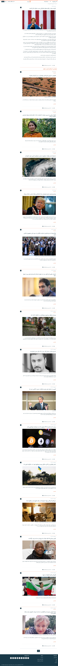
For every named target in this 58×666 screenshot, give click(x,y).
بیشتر (38, 650)
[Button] (53, 65)
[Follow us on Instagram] (13, 658)
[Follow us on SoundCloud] (15, 658)
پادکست (56, 662)
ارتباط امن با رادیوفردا (40, 661)
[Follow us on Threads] (11, 658)
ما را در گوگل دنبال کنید (11, 1)
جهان (56, 661)
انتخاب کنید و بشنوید (40, 659)
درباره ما (42, 657)
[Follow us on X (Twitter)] (19, 658)
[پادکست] (5, 1)
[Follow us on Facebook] (24, 658)
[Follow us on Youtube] (17, 658)
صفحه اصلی (55, 657)
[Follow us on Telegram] (22, 658)
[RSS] (26, 658)
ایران (56, 659)
